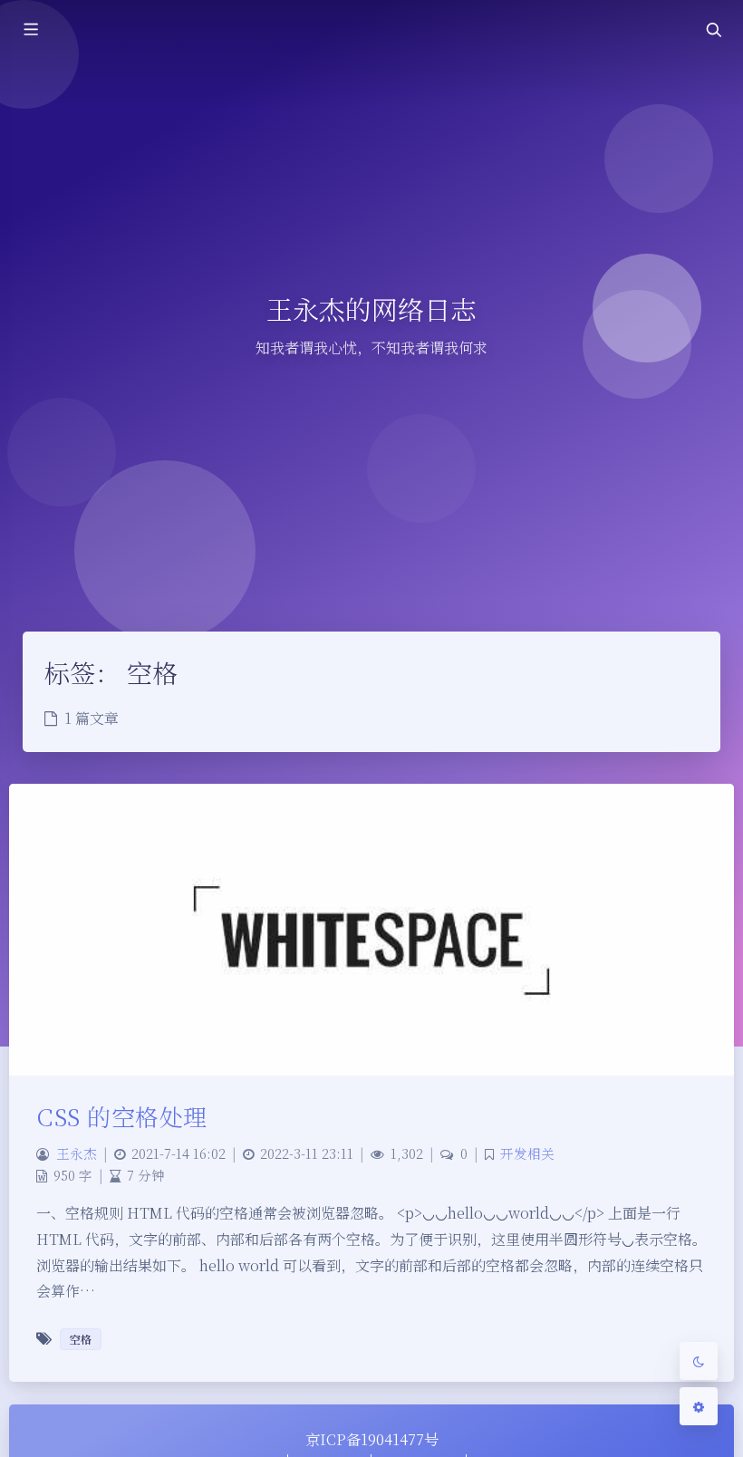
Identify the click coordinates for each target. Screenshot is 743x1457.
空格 (81, 1338)
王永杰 (76, 1153)
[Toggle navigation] (713, 29)
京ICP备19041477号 (372, 1439)
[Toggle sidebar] (30, 29)
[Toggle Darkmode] (699, 1361)
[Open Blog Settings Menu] (699, 1406)
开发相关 (527, 1153)
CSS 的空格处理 (121, 1116)
